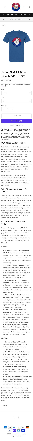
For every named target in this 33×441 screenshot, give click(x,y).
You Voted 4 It (15, 433)
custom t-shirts (20, 200)
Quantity (3, 105)
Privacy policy (19, 436)
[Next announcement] (30, 15)
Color (3, 89)
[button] (5, 7)
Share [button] (5, 405)
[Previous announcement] (3, 15)
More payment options (16, 125)
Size (2, 97)
